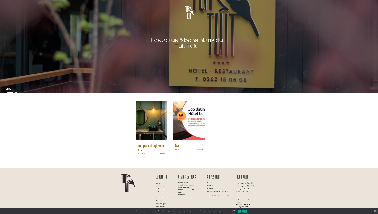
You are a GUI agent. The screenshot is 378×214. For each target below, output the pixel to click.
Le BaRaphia (11, 100)
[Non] (375, 211)
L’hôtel (8, 89)
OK (228, 195)
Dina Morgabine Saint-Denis (245, 186)
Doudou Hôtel (240, 195)
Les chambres (11, 92)
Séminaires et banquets (15, 107)
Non (244, 211)
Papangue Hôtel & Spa (243, 189)
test (177, 145)
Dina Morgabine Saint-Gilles (245, 183)
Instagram (210, 185)
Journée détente (12, 111)
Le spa (8, 103)
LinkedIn (210, 188)
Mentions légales (161, 204)
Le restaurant (11, 96)
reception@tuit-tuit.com (186, 185)
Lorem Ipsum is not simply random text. (151, 147)
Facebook (210, 183)
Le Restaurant (160, 189)
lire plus (162, 153)
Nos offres (10, 114)
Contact (9, 125)
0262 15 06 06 (183, 183)
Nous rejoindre (160, 207)
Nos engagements (13, 118)
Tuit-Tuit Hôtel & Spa (242, 192)
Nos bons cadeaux (13, 122)
